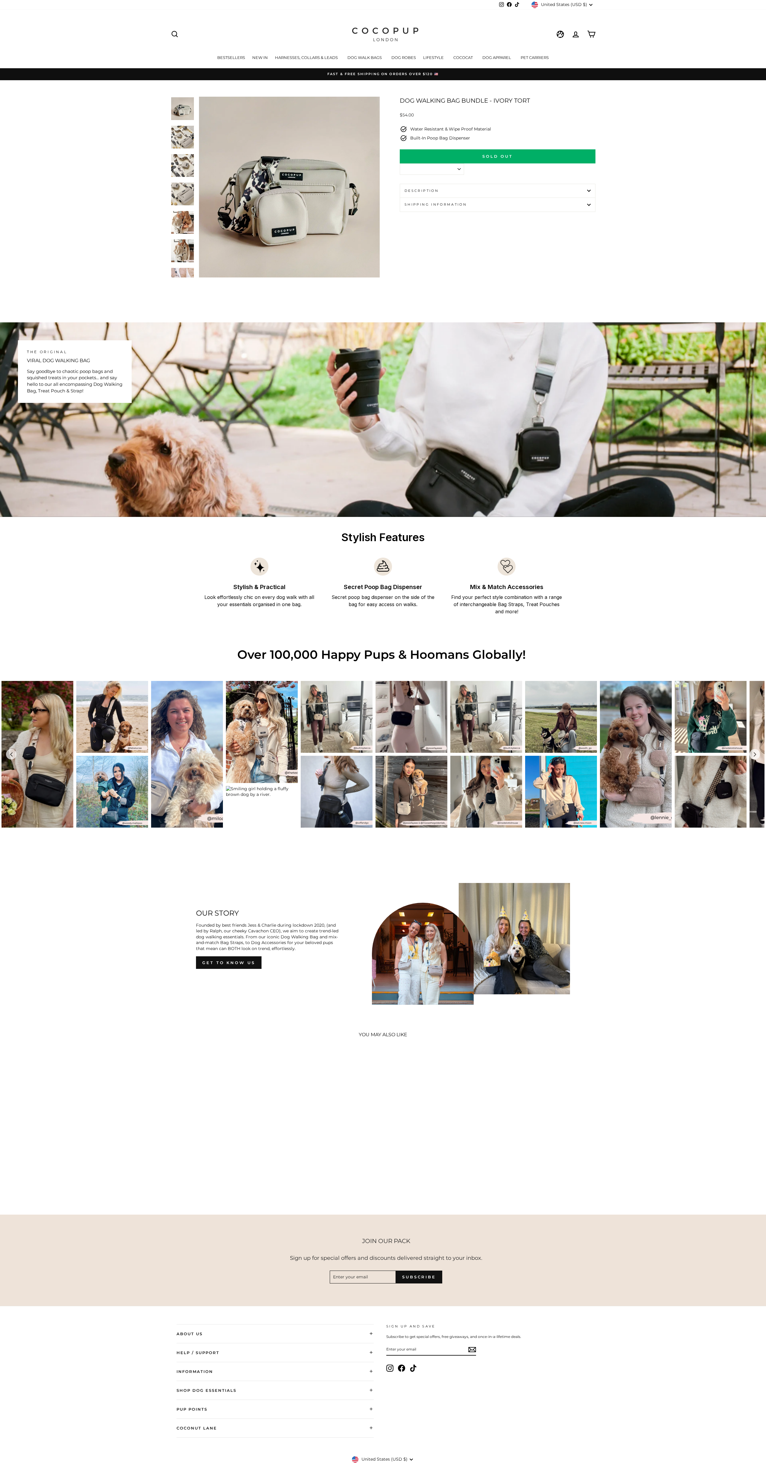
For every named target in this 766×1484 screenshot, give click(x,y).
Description (422, 191)
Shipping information (436, 204)
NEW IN (260, 57)
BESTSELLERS (231, 57)
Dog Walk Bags (365, 57)
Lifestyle (434, 57)
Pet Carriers (535, 57)
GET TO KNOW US (228, 962)
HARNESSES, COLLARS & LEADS (307, 57)
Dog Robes (403, 57)
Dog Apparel (497, 57)
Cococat (463, 57)
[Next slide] (755, 754)
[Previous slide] (11, 754)
